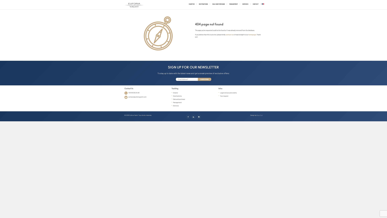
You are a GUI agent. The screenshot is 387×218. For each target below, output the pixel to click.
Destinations (177, 96)
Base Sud (260, 115)
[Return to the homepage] (134, 4)
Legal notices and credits (228, 93)
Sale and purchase (179, 99)
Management (177, 102)
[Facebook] (188, 117)
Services (176, 106)
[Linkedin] (193, 117)
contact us (229, 35)
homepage (252, 35)
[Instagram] (199, 117)
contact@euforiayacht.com (137, 97)
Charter (175, 93)
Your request (224, 96)
